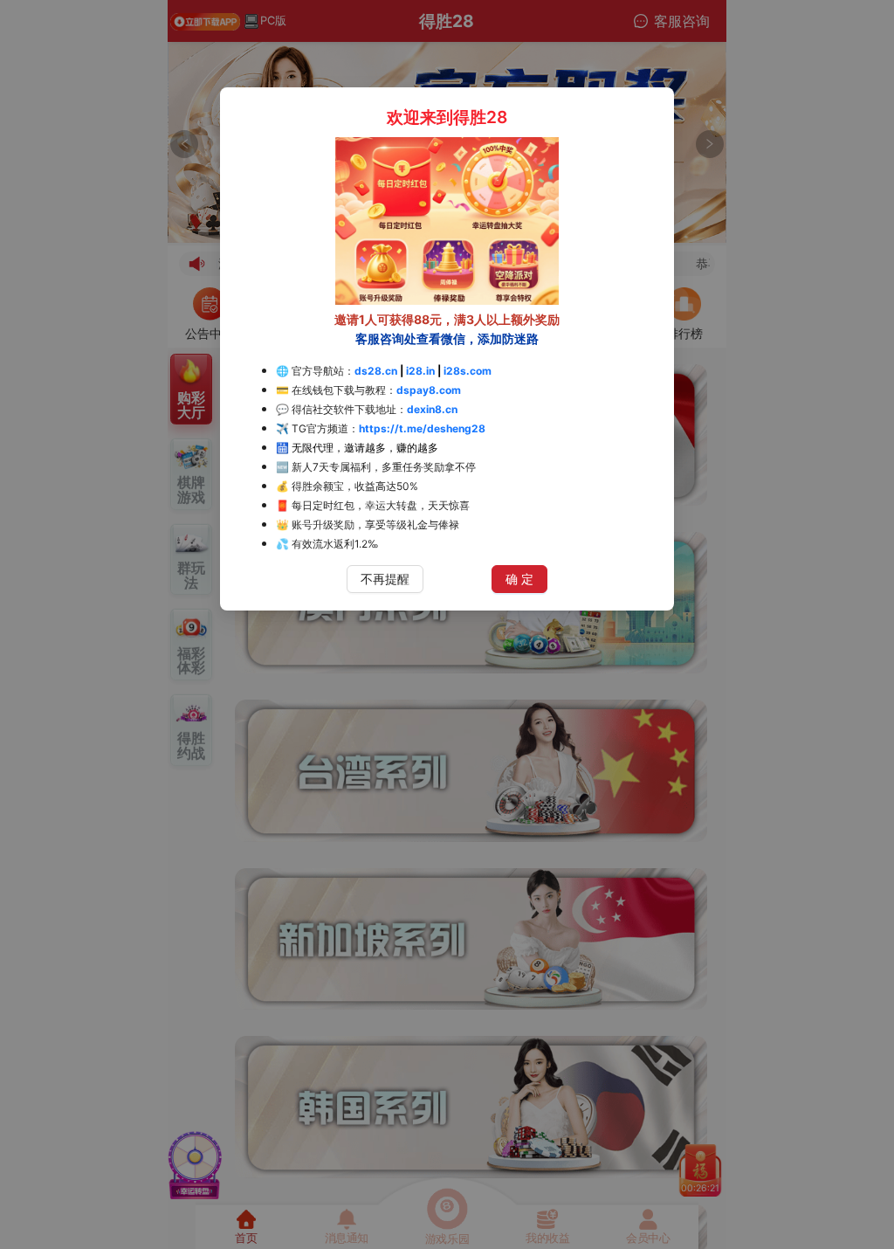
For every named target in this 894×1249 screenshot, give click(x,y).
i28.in (420, 370)
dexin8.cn (432, 409)
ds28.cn (375, 370)
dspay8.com (428, 390)
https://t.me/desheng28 (422, 428)
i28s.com (468, 370)
